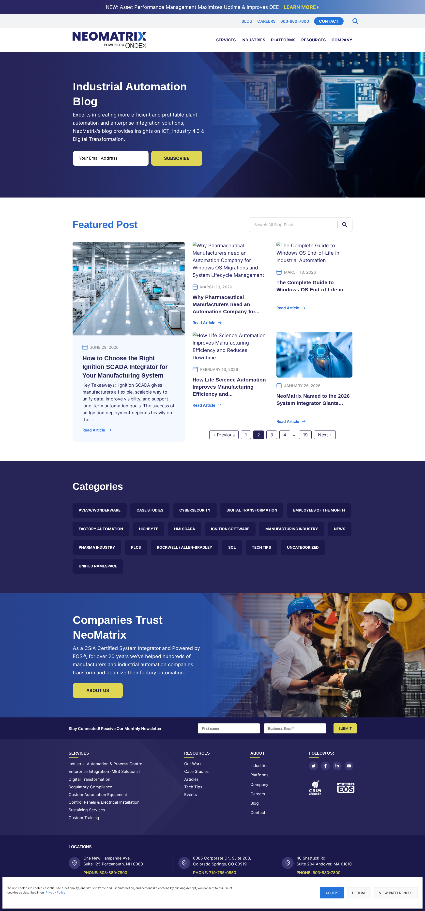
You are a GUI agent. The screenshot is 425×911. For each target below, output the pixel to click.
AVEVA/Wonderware (100, 510)
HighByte (148, 529)
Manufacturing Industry (291, 529)
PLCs (136, 547)
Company (342, 39)
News (339, 529)
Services (226, 39)
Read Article (93, 430)
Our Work (193, 764)
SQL (232, 547)
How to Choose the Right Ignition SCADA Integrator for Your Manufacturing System (125, 367)
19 (305, 434)
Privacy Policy (55, 892)
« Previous (224, 434)
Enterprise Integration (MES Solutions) (104, 771)
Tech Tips (261, 547)
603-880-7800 (294, 21)
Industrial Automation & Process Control (106, 764)
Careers (266, 21)
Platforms (283, 39)
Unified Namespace (98, 566)
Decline (359, 893)
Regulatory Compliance (90, 787)
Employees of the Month (319, 510)
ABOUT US (97, 690)
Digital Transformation (252, 510)
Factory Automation (101, 529)
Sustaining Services (87, 810)
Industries (253, 39)
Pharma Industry (97, 547)
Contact (329, 21)
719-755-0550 (222, 872)
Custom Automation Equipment (98, 794)
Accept (332, 893)
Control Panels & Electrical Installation (104, 802)
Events (190, 794)
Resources (313, 39)
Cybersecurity (195, 510)
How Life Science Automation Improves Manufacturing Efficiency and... (229, 387)
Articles (191, 779)
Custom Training (84, 817)
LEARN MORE (300, 7)
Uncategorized (303, 547)
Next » (325, 434)
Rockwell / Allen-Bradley (184, 547)
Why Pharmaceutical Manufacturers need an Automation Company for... (226, 304)
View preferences (395, 893)
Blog (247, 21)
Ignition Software (230, 529)
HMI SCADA (184, 529)
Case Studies (150, 510)
